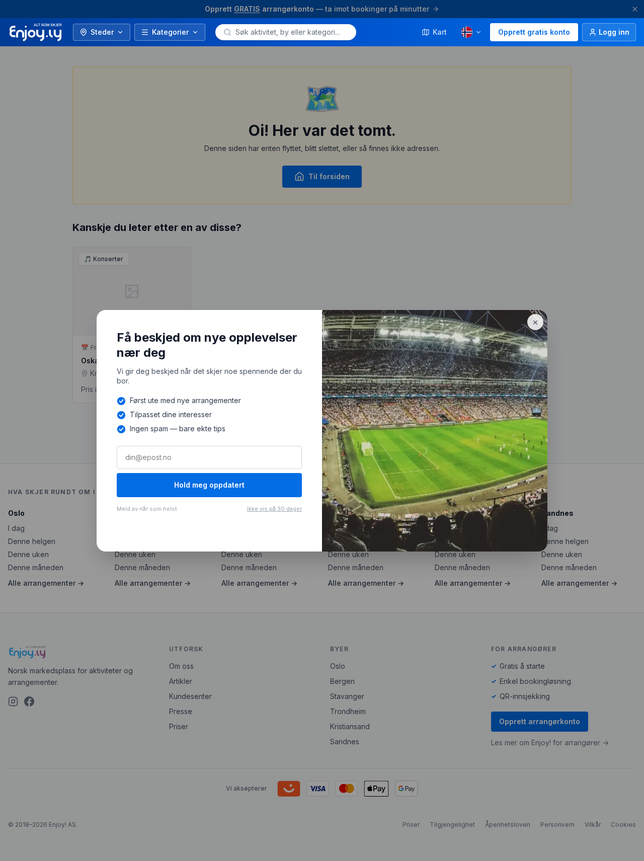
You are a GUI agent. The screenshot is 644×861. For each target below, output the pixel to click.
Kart (440, 32)
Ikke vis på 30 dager (274, 508)
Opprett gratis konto (534, 32)
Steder (102, 32)
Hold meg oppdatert (209, 485)
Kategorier (170, 32)
